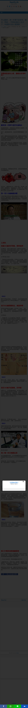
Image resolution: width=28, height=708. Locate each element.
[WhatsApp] (10, 706)
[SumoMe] (24, 706)
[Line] (17, 706)
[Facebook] (3, 706)
